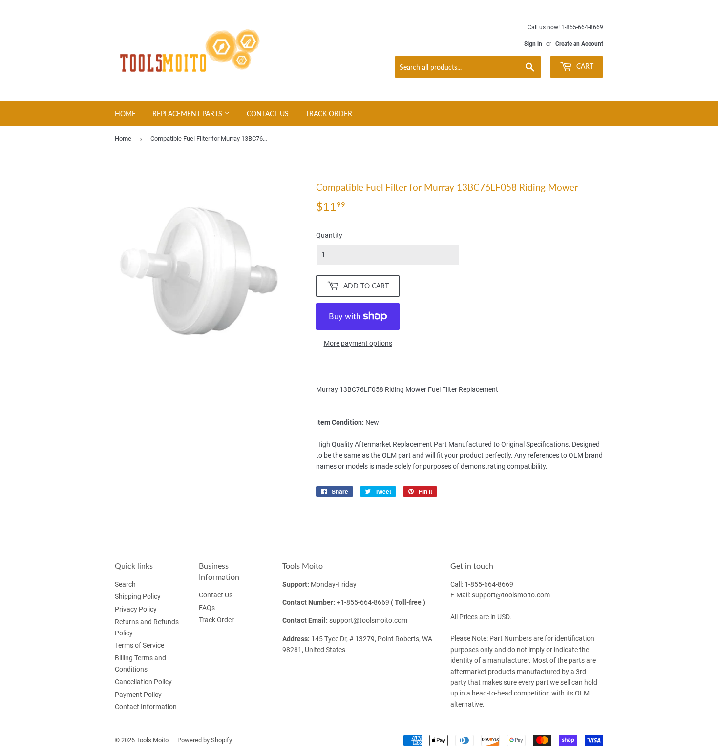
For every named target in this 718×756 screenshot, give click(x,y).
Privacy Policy (136, 609)
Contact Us (268, 113)
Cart (583, 66)
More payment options (358, 343)
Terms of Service (139, 645)
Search (125, 584)
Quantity (329, 235)
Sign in (533, 44)
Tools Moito (152, 740)
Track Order (328, 113)
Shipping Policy (138, 596)
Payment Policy (138, 694)
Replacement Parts (188, 113)
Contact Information (146, 707)
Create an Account (579, 44)
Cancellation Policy (143, 682)
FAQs (207, 608)
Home (125, 113)
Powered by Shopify (204, 740)
